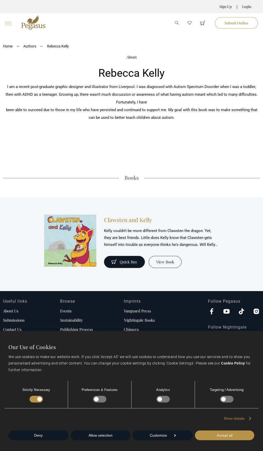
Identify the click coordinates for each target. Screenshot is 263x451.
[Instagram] (256, 311)
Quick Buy (128, 261)
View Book (165, 261)
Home (8, 46)
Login (246, 6)
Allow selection (100, 435)
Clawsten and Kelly (128, 220)
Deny (38, 435)
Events (66, 310)
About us (10, 310)
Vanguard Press (137, 310)
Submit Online (236, 23)
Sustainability (71, 320)
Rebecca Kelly (58, 46)
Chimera (131, 329)
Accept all (224, 435)
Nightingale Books (139, 320)
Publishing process (76, 329)
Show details (234, 418)
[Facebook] (211, 311)
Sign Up (225, 6)
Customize (158, 435)
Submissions (14, 320)
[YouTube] (226, 311)
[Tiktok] (241, 311)
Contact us (12, 329)
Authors (29, 46)
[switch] (99, 399)
